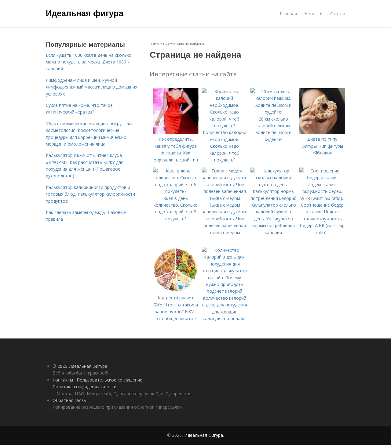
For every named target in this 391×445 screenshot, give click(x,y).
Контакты (63, 380)
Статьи (337, 13)
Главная (288, 13)
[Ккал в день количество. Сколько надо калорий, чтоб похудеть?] (176, 191)
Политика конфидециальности (84, 386)
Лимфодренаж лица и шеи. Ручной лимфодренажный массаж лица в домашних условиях (91, 87)
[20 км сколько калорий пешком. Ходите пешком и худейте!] (273, 112)
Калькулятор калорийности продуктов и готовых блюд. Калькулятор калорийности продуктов (90, 194)
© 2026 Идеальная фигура (80, 366)
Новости (314, 13)
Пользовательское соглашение (109, 380)
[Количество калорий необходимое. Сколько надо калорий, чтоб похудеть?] (224, 125)
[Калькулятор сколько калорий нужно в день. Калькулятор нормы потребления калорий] (273, 198)
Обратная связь (69, 400)
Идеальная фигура (84, 13)
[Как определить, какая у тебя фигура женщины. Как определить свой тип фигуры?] (176, 132)
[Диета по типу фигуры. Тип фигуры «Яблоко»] (322, 132)
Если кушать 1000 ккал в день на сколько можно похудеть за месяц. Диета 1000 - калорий (89, 62)
